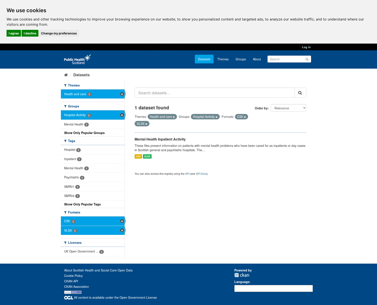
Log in (306, 47)
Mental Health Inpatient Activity (160, 139)
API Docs (201, 173)
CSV (138, 156)
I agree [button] (14, 33)
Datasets (204, 59)
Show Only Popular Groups (84, 132)
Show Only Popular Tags (82, 204)
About (257, 59)
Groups (241, 59)
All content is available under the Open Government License (115, 297)
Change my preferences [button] (59, 33)
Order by (261, 108)
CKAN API (71, 281)
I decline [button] (30, 33)
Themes (223, 59)
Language (241, 282)
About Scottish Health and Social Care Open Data (98, 270)
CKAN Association (76, 286)
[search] (300, 93)
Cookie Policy (73, 275)
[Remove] (174, 117)
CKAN (241, 275)
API (187, 173)
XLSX (147, 156)
